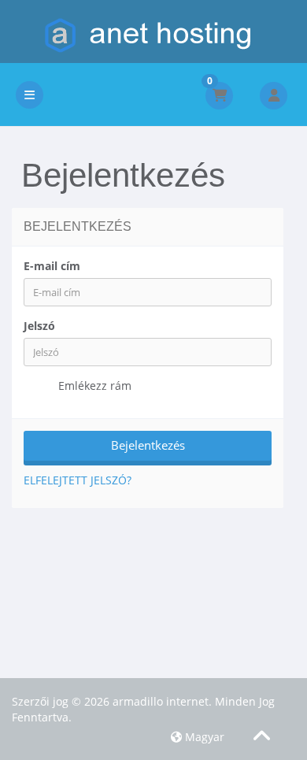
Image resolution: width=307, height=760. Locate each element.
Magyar (203, 736)
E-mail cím (52, 265)
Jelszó (39, 325)
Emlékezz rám (93, 385)
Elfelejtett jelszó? (77, 480)
